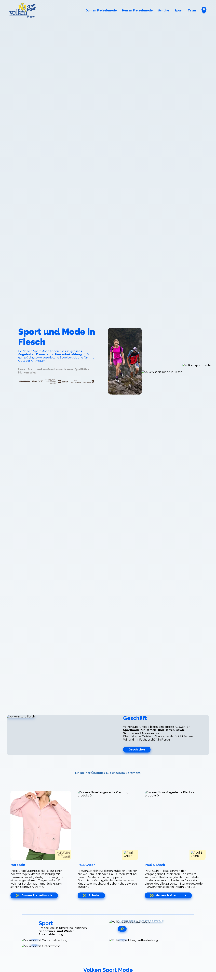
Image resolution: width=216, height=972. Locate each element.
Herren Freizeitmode (137, 10)
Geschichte (137, 749)
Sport (178, 10)
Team (192, 10)
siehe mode (32, 407)
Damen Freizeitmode (101, 10)
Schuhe (163, 10)
